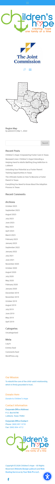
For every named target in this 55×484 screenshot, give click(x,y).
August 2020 (10, 272)
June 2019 (9, 314)
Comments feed (12, 352)
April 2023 (9, 231)
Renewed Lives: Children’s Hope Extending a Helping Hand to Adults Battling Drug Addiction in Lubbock (26, 162)
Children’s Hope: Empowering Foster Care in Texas (27, 155)
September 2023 (12, 210)
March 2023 (10, 235)
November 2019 (12, 297)
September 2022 (12, 248)
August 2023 (10, 215)
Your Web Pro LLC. (31, 472)
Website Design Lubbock (26, 469)
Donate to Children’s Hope (16, 399)
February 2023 (11, 239)
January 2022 (11, 252)
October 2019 (11, 301)
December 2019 (12, 293)
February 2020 (11, 285)
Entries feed (10, 348)
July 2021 (9, 256)
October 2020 (11, 268)
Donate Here (12, 395)
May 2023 (9, 227)
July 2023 (9, 219)
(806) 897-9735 (19, 424)
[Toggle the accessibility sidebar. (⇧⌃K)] (47, 476)
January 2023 (11, 243)
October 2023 (11, 206)
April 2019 (9, 322)
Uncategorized (11, 333)
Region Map (11, 128)
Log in (8, 344)
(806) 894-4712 (16, 427)
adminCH (12, 131)
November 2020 (12, 264)
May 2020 (9, 281)
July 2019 (9, 309)
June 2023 (9, 223)
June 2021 (9, 260)
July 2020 (9, 276)
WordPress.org (11, 356)
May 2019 (9, 318)
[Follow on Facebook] (8, 479)
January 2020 (11, 289)
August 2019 (10, 305)
